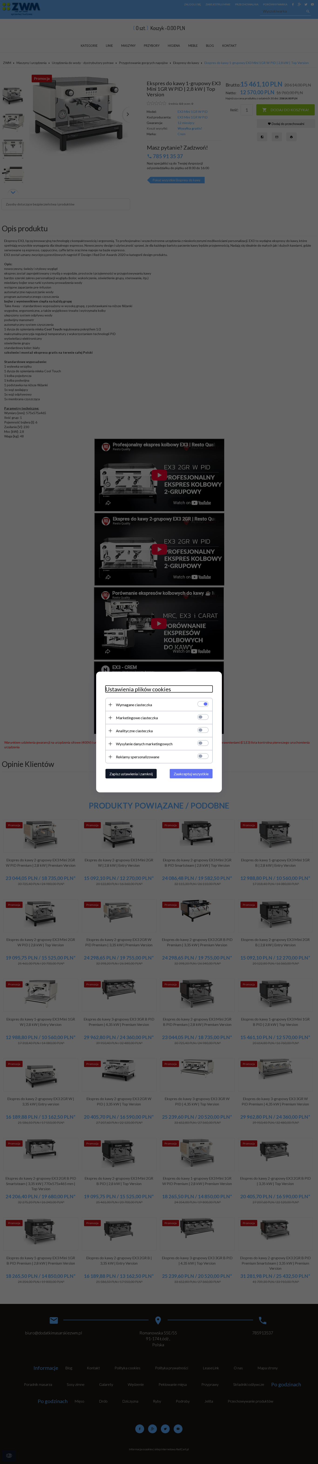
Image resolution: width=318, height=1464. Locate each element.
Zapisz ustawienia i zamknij (131, 774)
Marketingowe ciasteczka (137, 717)
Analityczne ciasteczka (134, 731)
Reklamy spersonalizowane (137, 757)
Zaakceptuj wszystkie (191, 774)
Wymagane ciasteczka (134, 704)
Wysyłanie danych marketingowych (144, 744)
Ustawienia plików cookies (138, 689)
